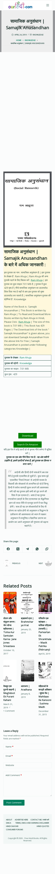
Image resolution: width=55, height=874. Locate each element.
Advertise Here (21, 820)
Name (9, 746)
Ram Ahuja (37, 280)
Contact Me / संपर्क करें (40, 820)
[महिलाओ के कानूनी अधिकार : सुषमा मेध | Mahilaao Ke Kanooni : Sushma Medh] (45, 670)
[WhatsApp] (37, 549)
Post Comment (14, 802)
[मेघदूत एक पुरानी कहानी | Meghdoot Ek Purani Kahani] (10, 670)
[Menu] (47, 5)
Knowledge (38, 34)
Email (9, 755)
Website (10, 765)
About (9, 820)
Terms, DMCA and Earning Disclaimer (32, 823)
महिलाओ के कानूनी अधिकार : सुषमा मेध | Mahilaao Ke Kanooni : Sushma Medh (45, 696)
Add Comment (14, 775)
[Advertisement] (27, 87)
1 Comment (9, 710)
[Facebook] (8, 549)
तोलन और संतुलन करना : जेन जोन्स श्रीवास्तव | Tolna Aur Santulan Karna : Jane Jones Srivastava (9, 632)
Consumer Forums (14, 829)
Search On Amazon (27, 444)
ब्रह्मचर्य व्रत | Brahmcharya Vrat (27, 622)
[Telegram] (27, 549)
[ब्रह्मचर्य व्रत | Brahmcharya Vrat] (27, 603)
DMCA (8, 823)
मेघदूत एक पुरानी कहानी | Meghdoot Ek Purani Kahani (9, 693)
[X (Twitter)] (18, 549)
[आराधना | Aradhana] (27, 670)
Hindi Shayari (12, 826)
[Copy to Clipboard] (47, 549)
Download (27, 435)
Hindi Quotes (43, 826)
